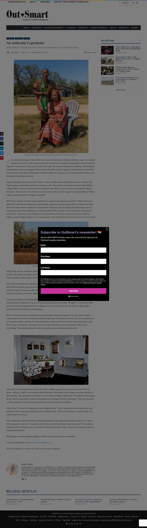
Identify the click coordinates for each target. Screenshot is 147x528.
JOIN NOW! (73, 291)
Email (43, 245)
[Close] (107, 229)
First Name (45, 256)
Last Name (45, 268)
